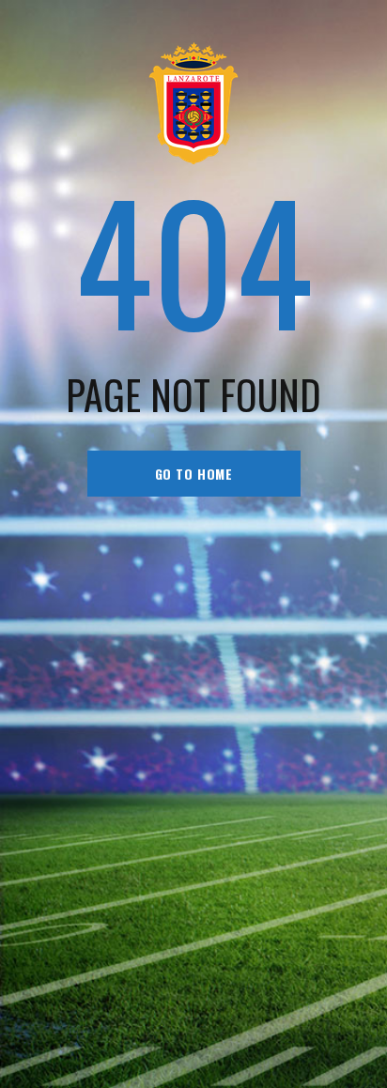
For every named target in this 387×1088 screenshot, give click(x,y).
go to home (194, 473)
